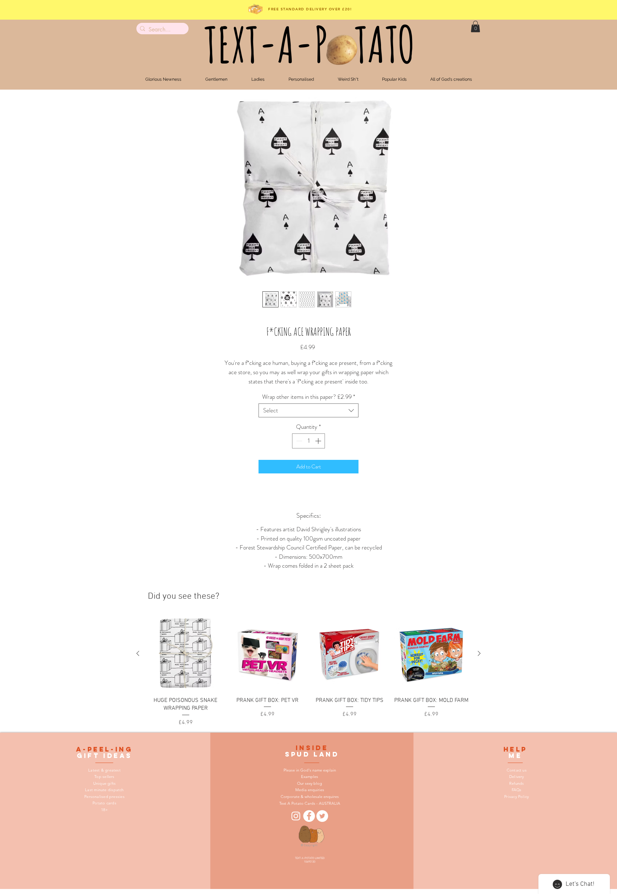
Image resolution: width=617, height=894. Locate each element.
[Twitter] (322, 816)
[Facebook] (309, 816)
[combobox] (308, 410)
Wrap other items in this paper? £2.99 (308, 397)
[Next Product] (479, 653)
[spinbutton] (308, 441)
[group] (308, 671)
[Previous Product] (138, 653)
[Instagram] (296, 816)
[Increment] (318, 441)
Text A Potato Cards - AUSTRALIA (309, 803)
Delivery (516, 776)
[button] (475, 26)
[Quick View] (185, 653)
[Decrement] (298, 441)
